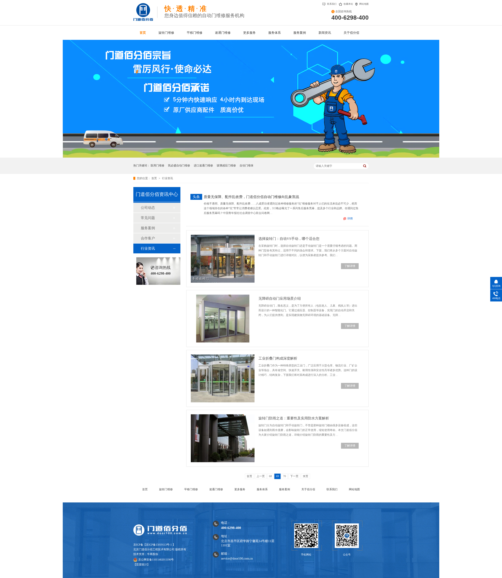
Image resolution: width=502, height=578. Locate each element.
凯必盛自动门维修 (179, 165)
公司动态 (148, 208)
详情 (350, 218)
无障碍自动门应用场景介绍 (279, 298)
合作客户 (148, 238)
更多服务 (239, 489)
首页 (154, 178)
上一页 (260, 476)
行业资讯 (167, 178)
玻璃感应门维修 (226, 165)
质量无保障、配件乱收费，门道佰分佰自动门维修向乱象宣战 (251, 197)
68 (270, 476)
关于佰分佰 (308, 489)
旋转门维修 (166, 489)
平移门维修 (191, 489)
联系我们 (331, 4)
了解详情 (349, 266)
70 (284, 476)
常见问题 (148, 218)
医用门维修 (157, 165)
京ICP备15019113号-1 (159, 544)
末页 (305, 476)
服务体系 (262, 489)
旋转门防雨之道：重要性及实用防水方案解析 (293, 418)
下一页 (294, 476)
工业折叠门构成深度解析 (277, 358)
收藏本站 (348, 4)
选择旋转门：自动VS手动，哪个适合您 (288, 239)
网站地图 (364, 4)
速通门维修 (216, 489)
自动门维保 (246, 165)
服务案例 (148, 228)
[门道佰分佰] (145, 10)
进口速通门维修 (203, 165)
